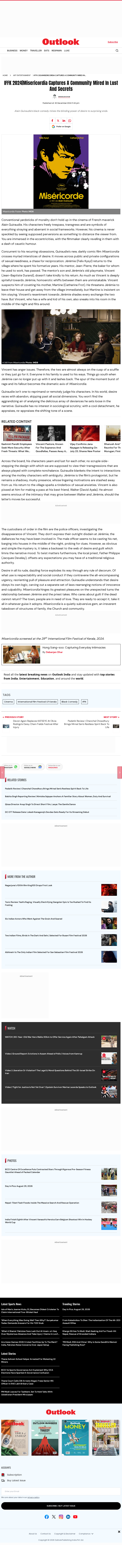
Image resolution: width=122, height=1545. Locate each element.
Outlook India (61, 674)
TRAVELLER (36, 50)
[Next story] (120, 772)
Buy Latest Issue (16, 1480)
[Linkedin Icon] (68, 1516)
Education (47, 678)
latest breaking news (33, 674)
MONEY (24, 50)
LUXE (66, 50)
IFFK (84, 701)
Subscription (14, 1474)
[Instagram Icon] (61, 1516)
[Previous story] (2, 772)
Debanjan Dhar (54, 652)
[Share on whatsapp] (70, 120)
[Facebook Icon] (46, 1516)
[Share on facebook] (52, 120)
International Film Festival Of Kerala (37, 701)
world (79, 678)
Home (5, 75)
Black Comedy (70, 701)
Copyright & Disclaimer (64, 1533)
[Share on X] (58, 120)
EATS (46, 50)
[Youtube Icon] (75, 1516)
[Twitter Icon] (53, 1516)
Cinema (8, 701)
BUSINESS (12, 50)
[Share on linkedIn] (64, 120)
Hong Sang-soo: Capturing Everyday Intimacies (74, 647)
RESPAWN (57, 50)
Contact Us (45, 1533)
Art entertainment (22, 75)
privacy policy (33, 1497)
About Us (33, 1533)
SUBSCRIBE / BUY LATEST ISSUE (61, 1506)
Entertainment (29, 678)
